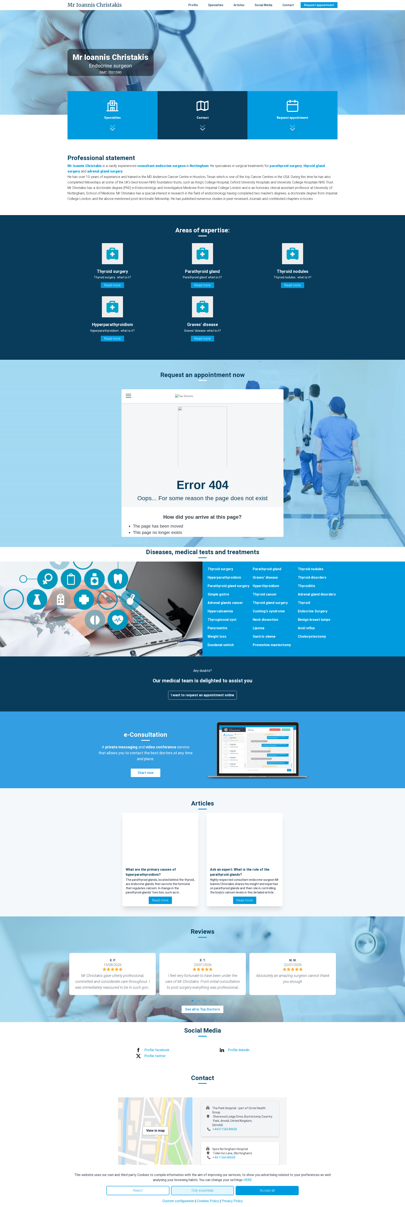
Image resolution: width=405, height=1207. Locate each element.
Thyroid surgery (220, 569)
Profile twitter (155, 1056)
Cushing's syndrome (269, 611)
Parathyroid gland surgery (228, 586)
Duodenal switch (221, 645)
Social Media (263, 5)
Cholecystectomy (312, 636)
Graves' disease (265, 577)
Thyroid (304, 603)
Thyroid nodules (310, 569)
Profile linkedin (239, 1050)
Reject (138, 1190)
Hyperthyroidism (266, 586)
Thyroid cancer (265, 594)
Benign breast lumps (314, 620)
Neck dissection (265, 620)
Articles (239, 5)
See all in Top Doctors (202, 1009)
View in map (155, 1131)
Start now (146, 773)
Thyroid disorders (312, 577)
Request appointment (319, 5)
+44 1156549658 (223, 1157)
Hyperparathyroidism (224, 577)
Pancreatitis (217, 628)
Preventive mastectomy (272, 645)
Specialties (215, 5)
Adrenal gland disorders (317, 594)
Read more (112, 285)
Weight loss (217, 636)
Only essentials (202, 1190)
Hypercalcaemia (220, 611)
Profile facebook (156, 1050)
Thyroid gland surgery (270, 603)
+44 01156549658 (224, 1129)
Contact (288, 5)
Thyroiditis (306, 586)
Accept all (267, 1190)
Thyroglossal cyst (222, 620)
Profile (193, 5)
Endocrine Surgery (312, 611)
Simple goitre (218, 594)
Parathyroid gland (267, 569)
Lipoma (258, 628)
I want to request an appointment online (202, 695)
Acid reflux (306, 628)
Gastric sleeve (264, 636)
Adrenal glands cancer (225, 603)
